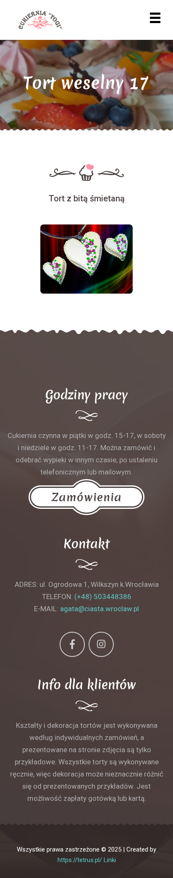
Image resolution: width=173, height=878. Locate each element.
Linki (110, 860)
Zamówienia (86, 497)
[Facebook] (72, 644)
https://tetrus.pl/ (80, 860)
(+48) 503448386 (102, 596)
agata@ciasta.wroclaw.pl (99, 608)
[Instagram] (101, 644)
